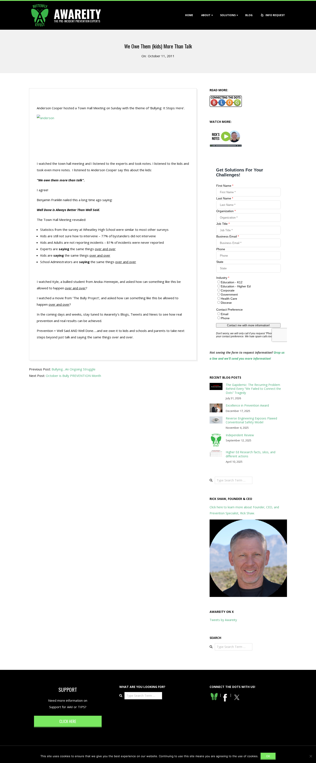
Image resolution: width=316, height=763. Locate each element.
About (205, 15)
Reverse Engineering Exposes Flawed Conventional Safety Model (251, 420)
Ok (268, 756)
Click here (67, 721)
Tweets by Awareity (223, 620)
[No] (310, 756)
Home (189, 15)
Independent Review (240, 435)
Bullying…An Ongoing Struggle (73, 369)
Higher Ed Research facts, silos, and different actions (250, 454)
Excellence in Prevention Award (247, 405)
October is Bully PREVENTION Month (73, 375)
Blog (249, 15)
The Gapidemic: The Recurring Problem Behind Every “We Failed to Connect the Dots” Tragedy (253, 389)
